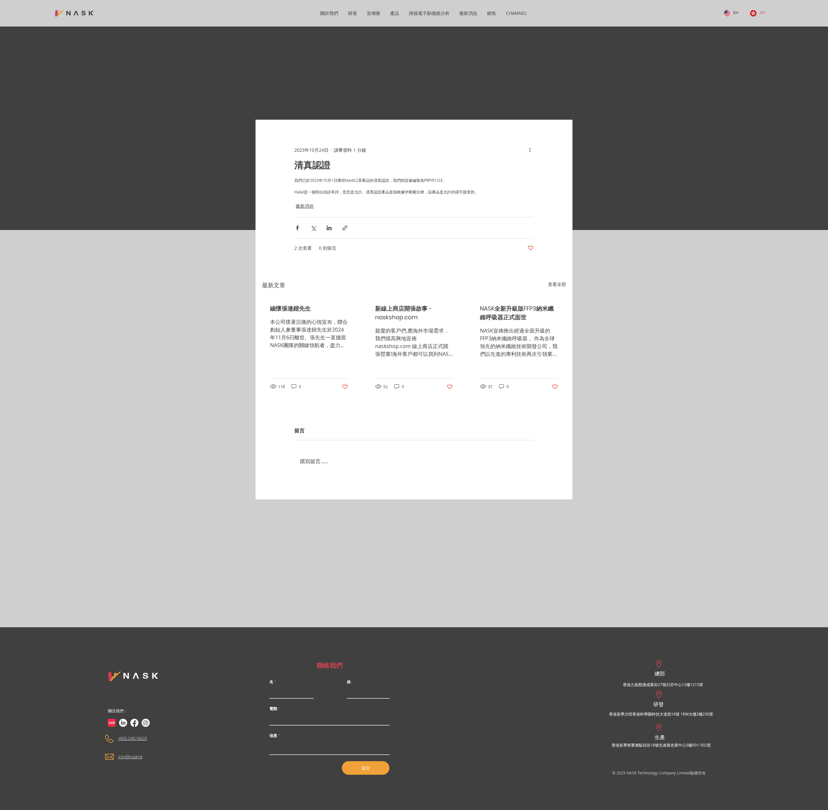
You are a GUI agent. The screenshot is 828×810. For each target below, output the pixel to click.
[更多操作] (530, 150)
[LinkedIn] (123, 723)
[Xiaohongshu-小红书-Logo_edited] (112, 723)
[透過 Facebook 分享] (297, 228)
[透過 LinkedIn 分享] (329, 228)
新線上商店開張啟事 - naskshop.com (403, 312)
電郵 (273, 709)
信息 (273, 736)
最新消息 (305, 206)
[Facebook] (134, 723)
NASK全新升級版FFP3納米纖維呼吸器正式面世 (517, 312)
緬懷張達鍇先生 (290, 308)
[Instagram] (146, 723)
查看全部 (557, 284)
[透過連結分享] (345, 228)
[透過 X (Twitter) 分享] (313, 228)
